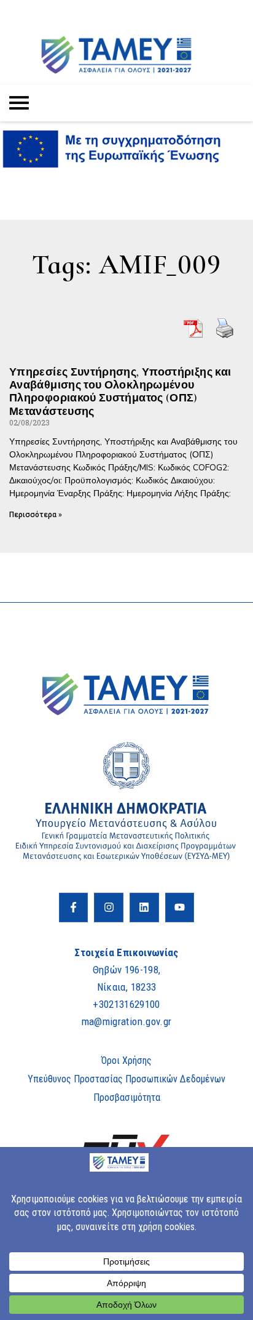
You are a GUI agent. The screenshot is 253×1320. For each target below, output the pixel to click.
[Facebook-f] (73, 907)
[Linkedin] (144, 907)
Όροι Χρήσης (126, 1060)
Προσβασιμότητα (126, 1097)
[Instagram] (108, 907)
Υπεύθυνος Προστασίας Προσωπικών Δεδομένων (126, 1079)
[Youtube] (180, 907)
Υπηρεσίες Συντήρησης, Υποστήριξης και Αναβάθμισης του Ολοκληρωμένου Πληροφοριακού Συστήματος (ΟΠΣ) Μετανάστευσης (120, 391)
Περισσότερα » (35, 514)
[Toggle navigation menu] (19, 103)
